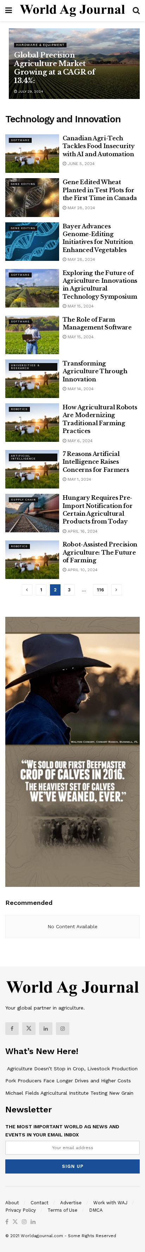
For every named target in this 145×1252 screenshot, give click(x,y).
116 (100, 589)
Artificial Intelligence (23, 457)
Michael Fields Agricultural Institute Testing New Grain (69, 1093)
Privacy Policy (20, 1210)
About (12, 1202)
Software (20, 140)
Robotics (19, 409)
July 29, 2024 (30, 91)
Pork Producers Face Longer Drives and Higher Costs (68, 1080)
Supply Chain (23, 499)
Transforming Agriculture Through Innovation (95, 371)
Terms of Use (62, 1210)
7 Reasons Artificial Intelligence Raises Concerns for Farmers (96, 461)
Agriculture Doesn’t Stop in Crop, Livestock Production (71, 1068)
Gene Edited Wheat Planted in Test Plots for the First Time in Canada (100, 190)
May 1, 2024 (78, 479)
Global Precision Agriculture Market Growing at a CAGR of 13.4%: (54, 68)
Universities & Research (25, 367)
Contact (40, 1202)
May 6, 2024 (79, 440)
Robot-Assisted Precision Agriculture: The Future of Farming (100, 552)
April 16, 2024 (81, 531)
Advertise (71, 1202)
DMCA (96, 1210)
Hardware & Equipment (40, 45)
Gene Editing (23, 184)
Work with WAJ (110, 1202)
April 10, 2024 (81, 569)
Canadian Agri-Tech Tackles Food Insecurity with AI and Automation (99, 146)
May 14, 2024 (80, 388)
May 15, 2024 (80, 306)
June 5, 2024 (80, 163)
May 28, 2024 (80, 207)
